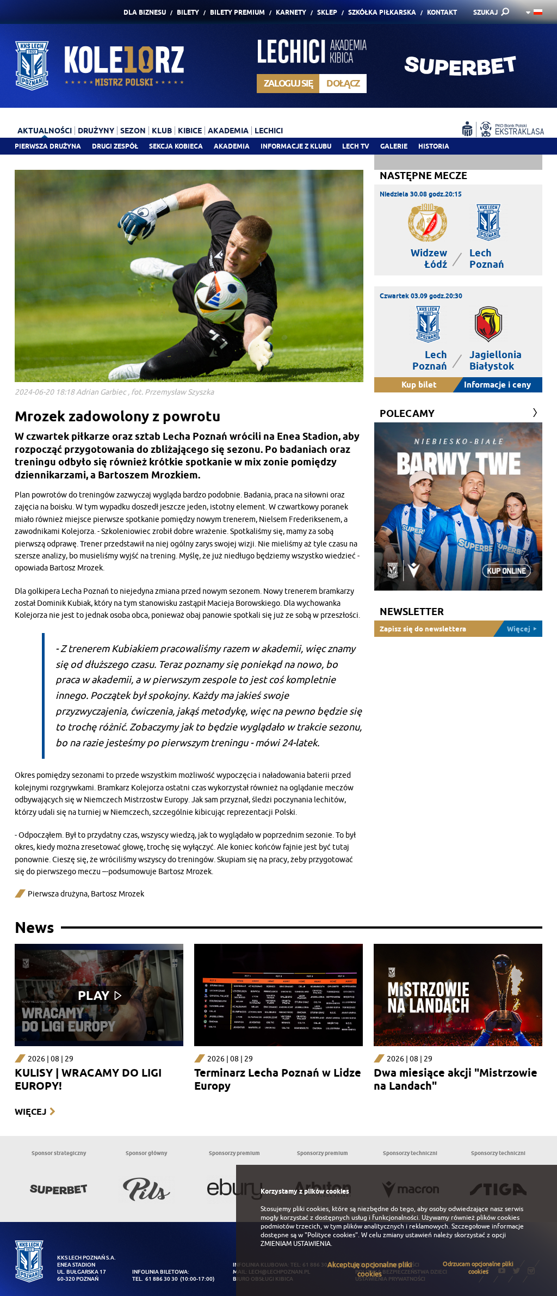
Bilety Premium (237, 12)
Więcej (30, 1112)
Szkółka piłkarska (382, 12)
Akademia (232, 146)
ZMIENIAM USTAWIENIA (296, 1243)
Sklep (327, 12)
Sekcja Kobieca (176, 146)
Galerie (393, 146)
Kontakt (442, 12)
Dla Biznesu (144, 12)
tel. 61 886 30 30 (155, 1278)
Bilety (188, 12)
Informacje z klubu (296, 146)
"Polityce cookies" (331, 1235)
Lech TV (355, 146)
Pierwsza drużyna (48, 146)
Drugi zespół (115, 146)
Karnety (291, 12)
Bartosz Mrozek (117, 894)
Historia (433, 146)
